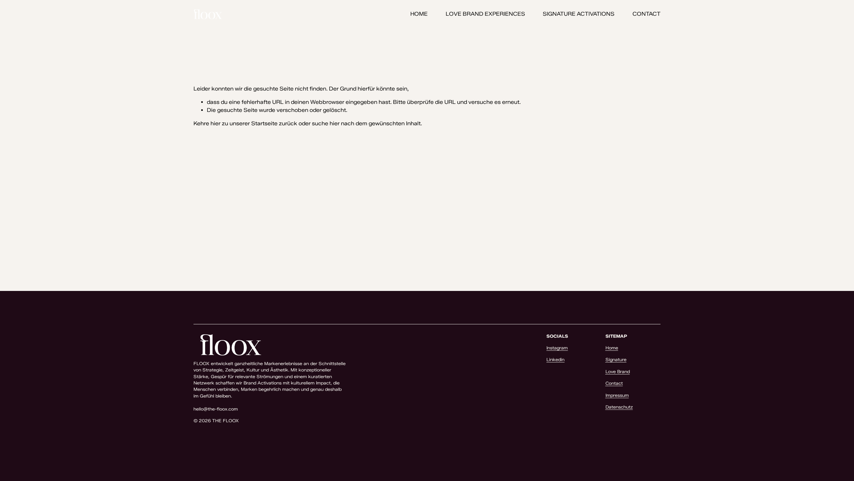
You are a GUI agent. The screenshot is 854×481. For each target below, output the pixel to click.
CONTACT (646, 14)
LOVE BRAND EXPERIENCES (485, 14)
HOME (419, 14)
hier (215, 123)
